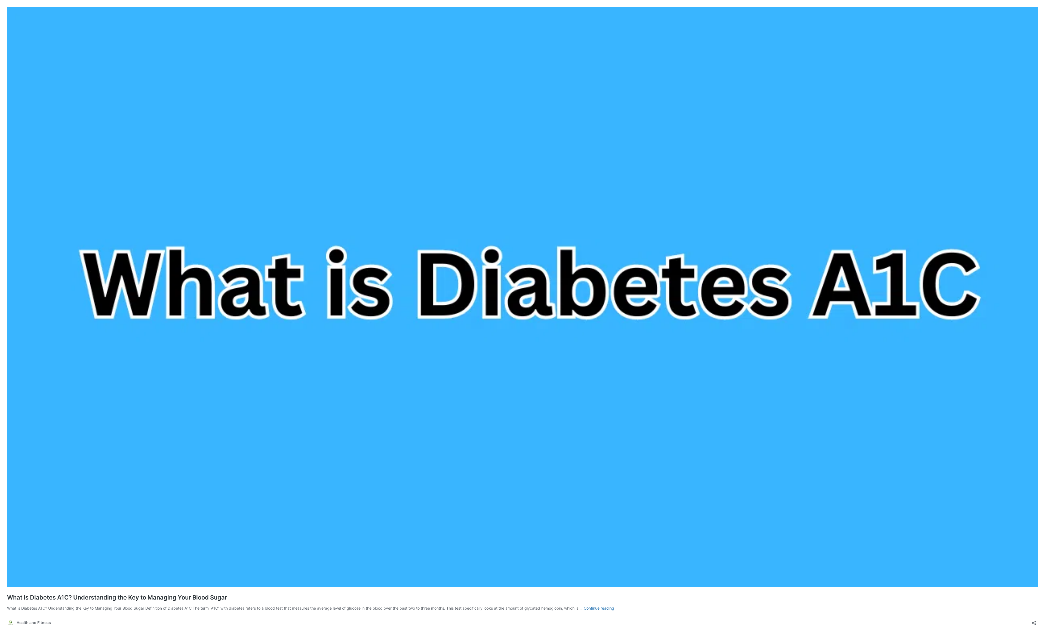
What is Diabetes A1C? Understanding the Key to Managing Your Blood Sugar (117, 597)
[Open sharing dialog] (1034, 621)
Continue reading (599, 608)
